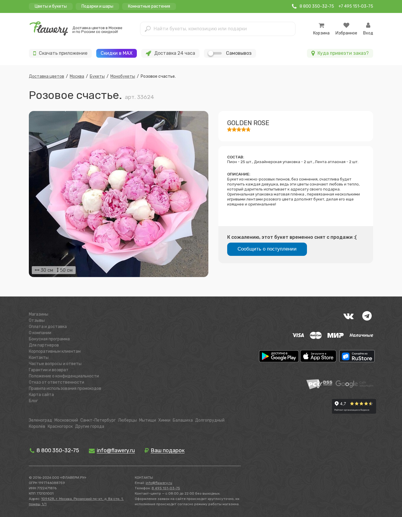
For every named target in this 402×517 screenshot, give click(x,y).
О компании (40, 332)
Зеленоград (40, 420)
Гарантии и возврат (49, 369)
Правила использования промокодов (65, 388)
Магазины (38, 314)
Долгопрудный (210, 420)
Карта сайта (41, 394)
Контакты (39, 357)
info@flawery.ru (159, 483)
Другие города (89, 426)
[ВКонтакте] (348, 316)
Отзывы (37, 320)
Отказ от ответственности (56, 382)
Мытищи (147, 420)
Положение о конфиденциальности (64, 376)
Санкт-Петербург (98, 420)
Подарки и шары (97, 6)
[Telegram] (367, 316)
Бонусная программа (49, 339)
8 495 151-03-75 (166, 488)
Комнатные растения (149, 6)
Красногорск (60, 426)
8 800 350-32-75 (57, 450)
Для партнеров (44, 345)
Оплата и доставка (48, 326)
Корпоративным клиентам (55, 351)
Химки (164, 420)
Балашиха (183, 420)
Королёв (37, 426)
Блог (33, 400)
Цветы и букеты (51, 6)
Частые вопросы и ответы (55, 363)
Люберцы (127, 420)
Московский (66, 420)
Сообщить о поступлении (267, 249)
